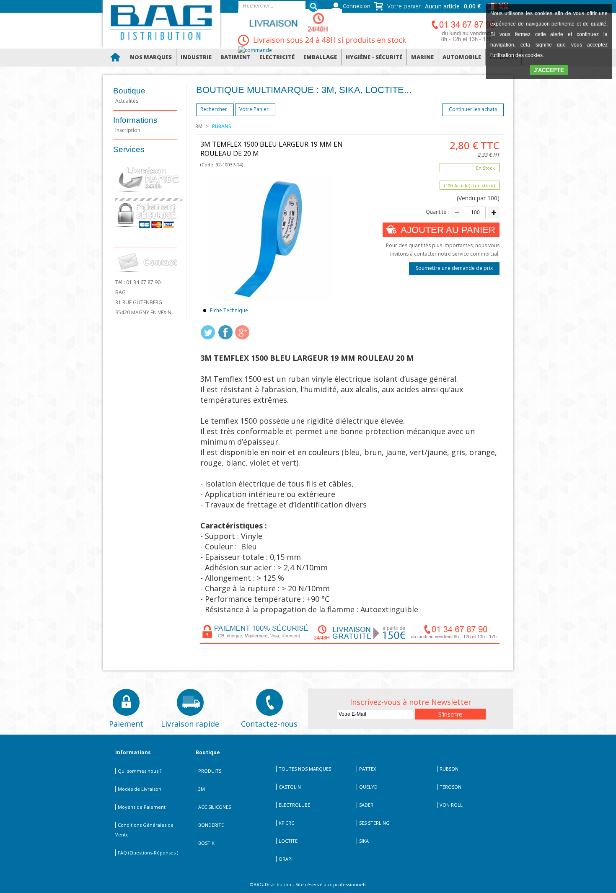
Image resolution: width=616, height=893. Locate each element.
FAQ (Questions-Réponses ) (148, 852)
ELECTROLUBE (294, 805)
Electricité (277, 57)
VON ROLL (451, 805)
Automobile (462, 57)
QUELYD (368, 787)
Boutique (129, 90)
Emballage (320, 57)
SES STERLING (374, 823)
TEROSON (450, 787)
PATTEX (367, 769)
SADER (366, 805)
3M (198, 126)
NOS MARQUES (151, 57)
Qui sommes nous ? (139, 771)
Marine (422, 57)
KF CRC (286, 823)
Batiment (235, 57)
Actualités (126, 100)
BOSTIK (206, 843)
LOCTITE (288, 841)
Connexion (356, 6)
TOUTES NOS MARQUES (305, 769)
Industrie (196, 57)
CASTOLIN (290, 787)
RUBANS (221, 126)
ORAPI (285, 859)
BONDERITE (211, 825)
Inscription (127, 130)
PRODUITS (209, 771)
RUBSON (449, 769)
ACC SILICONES (214, 807)
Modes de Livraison (139, 789)
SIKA (364, 841)
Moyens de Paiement (142, 807)
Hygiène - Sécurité (374, 57)
